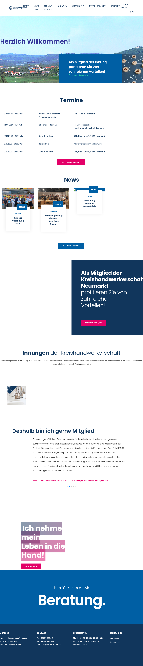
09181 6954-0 (47, 638)
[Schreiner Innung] (60, 388)
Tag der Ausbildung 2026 (18, 220)
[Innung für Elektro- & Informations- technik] (82, 381)
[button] (67, 486)
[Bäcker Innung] (16, 381)
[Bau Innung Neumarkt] (38, 381)
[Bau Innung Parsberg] (60, 381)
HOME (26, 6)
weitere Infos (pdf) (94, 323)
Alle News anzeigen (71, 246)
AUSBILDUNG (78, 6)
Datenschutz (115, 642)
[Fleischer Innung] (104, 381)
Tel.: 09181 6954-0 (124, 6)
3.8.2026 (53, 211)
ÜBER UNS (36, 8)
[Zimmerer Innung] (104, 388)
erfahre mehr (31, 566)
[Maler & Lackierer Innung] (16, 395)
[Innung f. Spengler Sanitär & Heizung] (82, 388)
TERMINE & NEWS (48, 8)
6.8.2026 (18, 214)
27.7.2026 (89, 196)
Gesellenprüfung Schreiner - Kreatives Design (53, 219)
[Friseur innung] (126, 381)
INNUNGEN (62, 6)
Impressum (114, 638)
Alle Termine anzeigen (71, 162)
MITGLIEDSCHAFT (97, 6)
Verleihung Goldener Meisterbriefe (89, 203)
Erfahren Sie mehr (78, 75)
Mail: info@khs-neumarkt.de (49, 645)
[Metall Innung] (38, 388)
